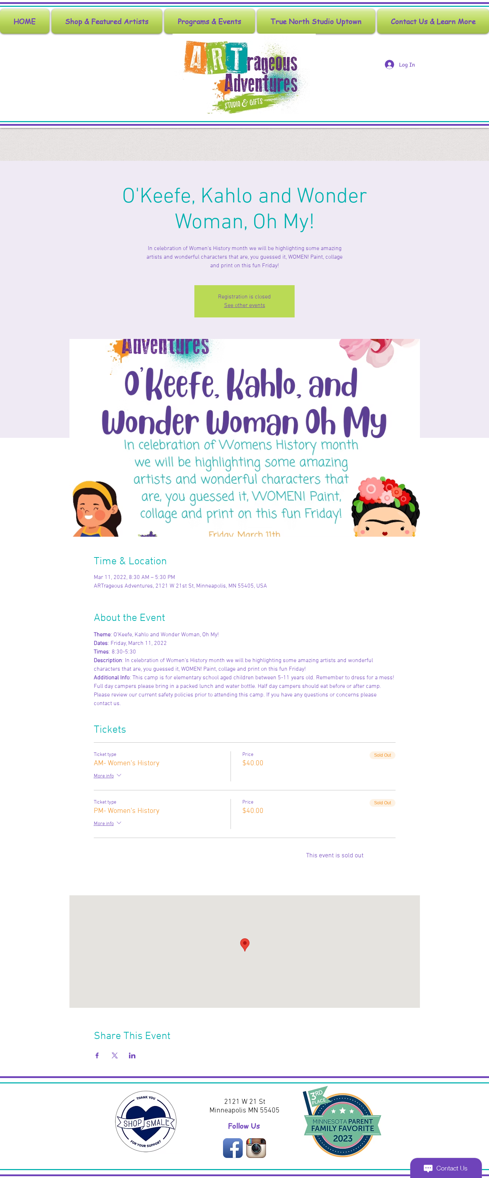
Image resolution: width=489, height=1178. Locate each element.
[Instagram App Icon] (256, 1148)
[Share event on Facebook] (97, 1055)
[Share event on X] (114, 1055)
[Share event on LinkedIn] (132, 1055)
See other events (244, 305)
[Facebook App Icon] (233, 1148)
